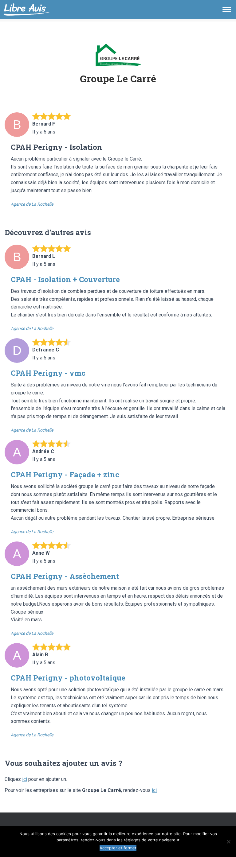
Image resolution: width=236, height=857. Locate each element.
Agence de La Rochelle (32, 204)
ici (24, 779)
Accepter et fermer (118, 847)
